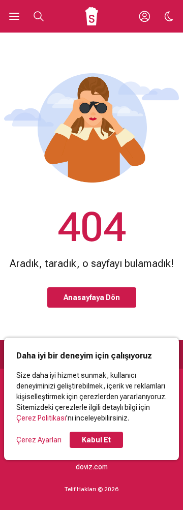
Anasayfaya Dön (92, 297)
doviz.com (92, 467)
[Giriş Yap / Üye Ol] (144, 16)
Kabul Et (96, 440)
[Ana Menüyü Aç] (14, 16)
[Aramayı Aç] (38, 16)
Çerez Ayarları (39, 440)
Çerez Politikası (41, 418)
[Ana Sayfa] (91, 16)
